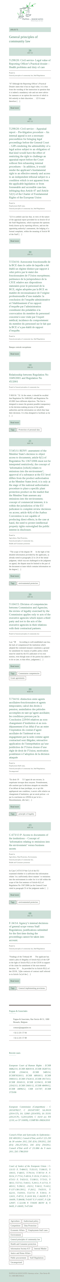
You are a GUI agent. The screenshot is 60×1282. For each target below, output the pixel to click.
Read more (14, 108)
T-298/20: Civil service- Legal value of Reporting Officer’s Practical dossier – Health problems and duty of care (30, 63)
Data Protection (22, 538)
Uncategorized (13, 771)
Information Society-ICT (20, 1249)
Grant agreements (17, 678)
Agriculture (12, 538)
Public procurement (18, 1258)
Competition (15, 1226)
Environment (32, 857)
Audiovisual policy (30, 1221)
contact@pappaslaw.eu (22, 1028)
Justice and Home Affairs (20, 1253)
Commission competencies (29, 673)
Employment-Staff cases (17, 206)
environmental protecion (28, 583)
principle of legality (26, 814)
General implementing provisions (32, 988)
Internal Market (40, 1249)
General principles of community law (21, 75)
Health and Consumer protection (19, 543)
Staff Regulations (39, 75)
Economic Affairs (18, 1230)
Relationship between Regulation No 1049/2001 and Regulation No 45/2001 (28, 378)
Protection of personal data (29, 430)
